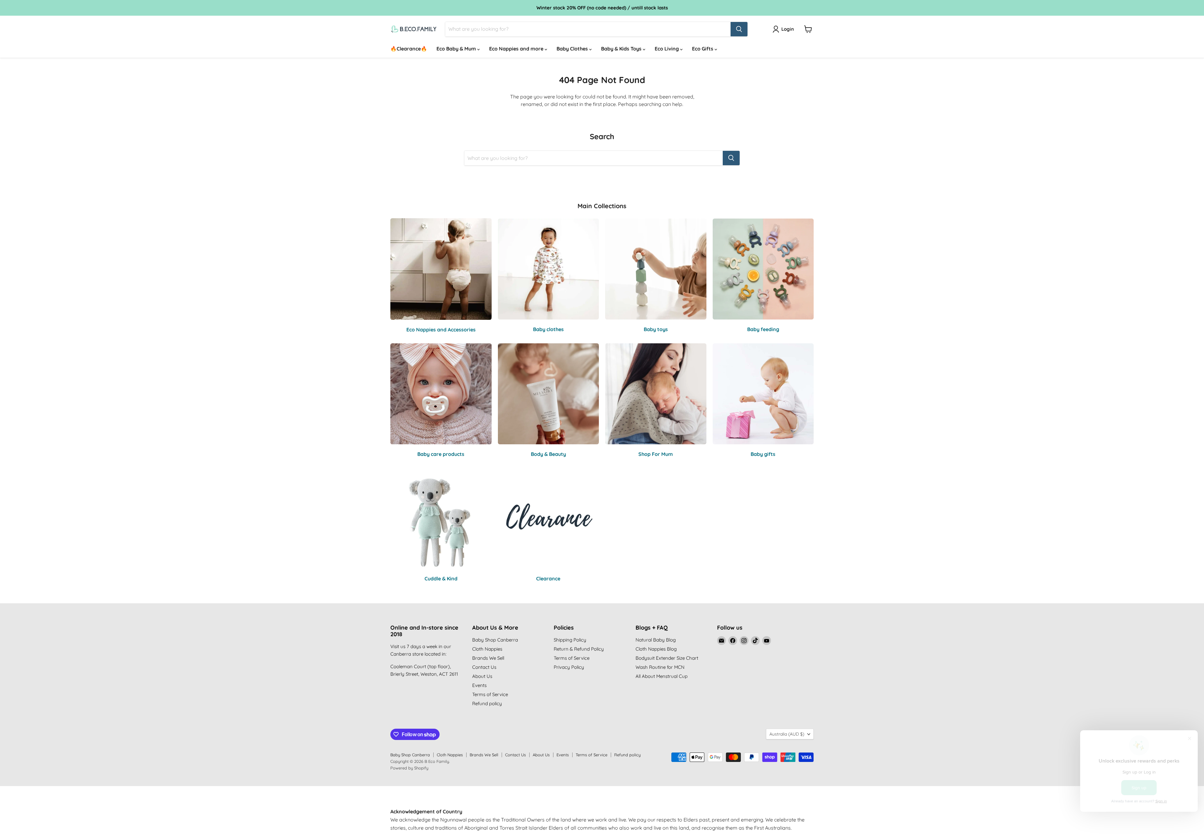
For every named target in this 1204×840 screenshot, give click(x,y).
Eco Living (667, 48)
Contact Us (484, 667)
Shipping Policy (570, 640)
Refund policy (487, 703)
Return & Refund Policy (579, 649)
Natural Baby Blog (656, 640)
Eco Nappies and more (517, 48)
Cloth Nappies (487, 649)
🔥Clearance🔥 (408, 48)
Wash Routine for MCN (660, 667)
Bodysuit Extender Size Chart (667, 658)
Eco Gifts (703, 48)
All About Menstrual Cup (662, 676)
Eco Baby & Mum (456, 48)
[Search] (739, 29)
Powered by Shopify (409, 767)
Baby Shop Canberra (495, 640)
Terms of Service (490, 694)
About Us (482, 676)
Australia (786, 734)
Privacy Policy (569, 667)
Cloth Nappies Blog (656, 649)
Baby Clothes (573, 48)
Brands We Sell (488, 658)
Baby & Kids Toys (622, 48)
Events (479, 685)
